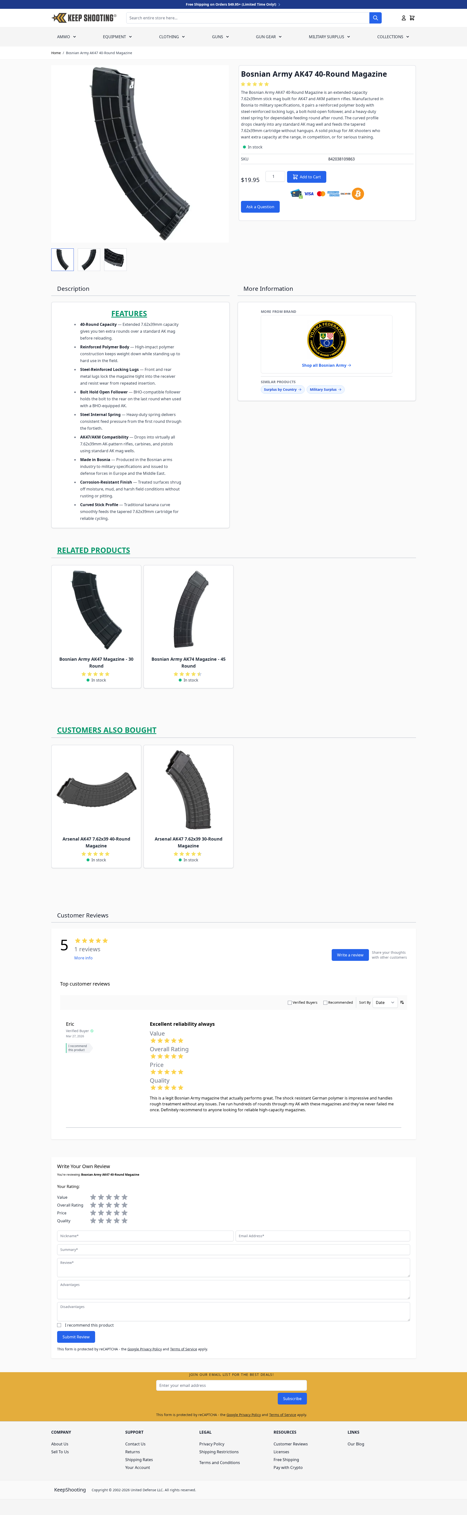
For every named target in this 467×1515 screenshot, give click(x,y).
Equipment (114, 36)
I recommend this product (89, 1325)
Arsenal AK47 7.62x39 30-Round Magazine (188, 842)
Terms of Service (183, 1349)
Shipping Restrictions (219, 1451)
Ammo (63, 36)
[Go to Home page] (83, 18)
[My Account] (404, 18)
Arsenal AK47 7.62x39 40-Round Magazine (96, 842)
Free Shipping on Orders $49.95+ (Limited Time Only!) (231, 4)
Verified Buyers (305, 1002)
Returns (132, 1451)
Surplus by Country (280, 389)
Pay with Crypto (288, 1467)
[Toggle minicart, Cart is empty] (412, 18)
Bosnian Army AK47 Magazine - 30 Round (96, 662)
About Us (59, 1444)
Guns (217, 36)
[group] (255, 84)
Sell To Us (60, 1451)
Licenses (281, 1451)
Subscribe (292, 1398)
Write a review (350, 955)
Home (56, 52)
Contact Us (135, 1444)
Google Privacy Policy (144, 1349)
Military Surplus (326, 36)
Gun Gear (266, 36)
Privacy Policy (211, 1444)
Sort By (365, 1002)
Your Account (137, 1467)
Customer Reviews (291, 1444)
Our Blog (356, 1444)
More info (83, 958)
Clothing (169, 36)
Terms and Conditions (219, 1462)
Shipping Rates (139, 1459)
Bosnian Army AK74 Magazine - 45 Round (188, 662)
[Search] (375, 18)
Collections (390, 36)
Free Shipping (286, 1459)
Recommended (340, 1002)
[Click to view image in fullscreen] (140, 154)
